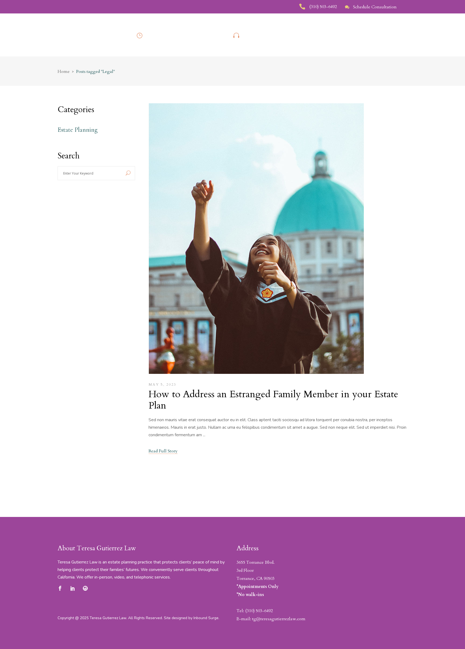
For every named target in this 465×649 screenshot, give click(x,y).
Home (64, 72)
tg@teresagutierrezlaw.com (278, 619)
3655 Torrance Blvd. (255, 562)
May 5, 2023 (163, 384)
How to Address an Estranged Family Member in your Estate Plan (273, 400)
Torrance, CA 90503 (255, 578)
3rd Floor (245, 570)
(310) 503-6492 (259, 611)
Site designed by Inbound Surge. (191, 617)
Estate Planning (78, 130)
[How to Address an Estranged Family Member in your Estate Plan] (256, 240)
